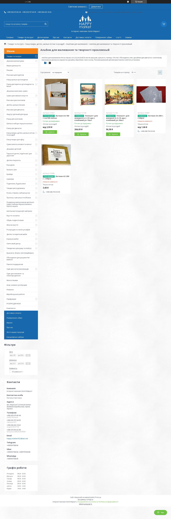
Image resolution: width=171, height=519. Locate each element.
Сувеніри (10, 179)
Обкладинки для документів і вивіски (18, 258)
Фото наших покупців (15, 332)
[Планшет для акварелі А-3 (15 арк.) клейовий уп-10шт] (88, 94)
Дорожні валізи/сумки (15, 61)
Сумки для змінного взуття (17, 95)
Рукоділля (10, 165)
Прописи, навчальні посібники (19, 197)
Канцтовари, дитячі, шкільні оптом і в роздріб (44, 44)
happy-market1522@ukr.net (17, 439)
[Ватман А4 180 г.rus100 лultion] (56, 94)
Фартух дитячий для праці (17, 114)
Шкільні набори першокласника (19, 123)
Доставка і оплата (83, 37)
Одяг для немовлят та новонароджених (15, 274)
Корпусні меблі (12, 239)
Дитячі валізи (43, 37)
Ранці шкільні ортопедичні (17, 79)
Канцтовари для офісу (15, 139)
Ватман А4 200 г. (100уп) (150, 117)
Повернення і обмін (103, 37)
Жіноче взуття (12, 225)
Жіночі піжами (12, 280)
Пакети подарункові (15, 264)
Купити (51, 132)
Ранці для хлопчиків (15, 119)
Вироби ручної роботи (16, 294)
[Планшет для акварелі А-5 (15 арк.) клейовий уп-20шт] (119, 94)
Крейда (10, 174)
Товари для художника (16, 188)
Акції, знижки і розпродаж (17, 285)
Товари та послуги (25, 37)
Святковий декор (14, 243)
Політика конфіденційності (108, 502)
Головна (9, 37)
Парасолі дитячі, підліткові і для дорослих (19, 154)
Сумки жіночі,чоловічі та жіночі (19, 144)
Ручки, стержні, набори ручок (18, 193)
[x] (50, 63)
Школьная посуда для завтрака (19, 211)
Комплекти (11, 308)
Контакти (67, 37)
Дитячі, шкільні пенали (16, 105)
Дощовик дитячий (14, 149)
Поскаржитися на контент (87, 502)
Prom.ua (98, 497)
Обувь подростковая (15, 220)
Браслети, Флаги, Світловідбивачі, (20, 253)
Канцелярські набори (15, 337)
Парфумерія (11, 299)
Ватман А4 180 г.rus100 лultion (56, 117)
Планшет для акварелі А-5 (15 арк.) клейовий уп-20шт (117, 118)
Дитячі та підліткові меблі (17, 234)
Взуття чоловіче (13, 216)
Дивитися (96, 6)
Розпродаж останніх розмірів (18, 230)
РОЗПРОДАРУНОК (14, 303)
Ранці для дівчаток (14, 128)
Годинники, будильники (16, 183)
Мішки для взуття (14, 65)
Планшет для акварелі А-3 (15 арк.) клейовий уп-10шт (86, 118)
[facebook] (45, 63)
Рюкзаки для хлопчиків (16, 100)
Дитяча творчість (14, 160)
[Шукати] (45, 24)
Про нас (56, 37)
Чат (162, 512)
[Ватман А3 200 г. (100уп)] (56, 155)
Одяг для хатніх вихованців (18, 269)
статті (118, 37)
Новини (128, 37)
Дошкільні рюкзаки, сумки (17, 91)
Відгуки (9, 323)
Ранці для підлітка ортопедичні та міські (20, 85)
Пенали (10, 70)
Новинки (10, 289)
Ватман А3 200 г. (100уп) (56, 177)
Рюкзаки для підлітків (15, 75)
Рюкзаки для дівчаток (15, 110)
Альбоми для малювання (77, 44)
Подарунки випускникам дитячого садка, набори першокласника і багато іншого (20, 204)
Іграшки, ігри (12, 169)
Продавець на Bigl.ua (85, 499)
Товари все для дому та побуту (19, 248)
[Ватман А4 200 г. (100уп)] (151, 94)
